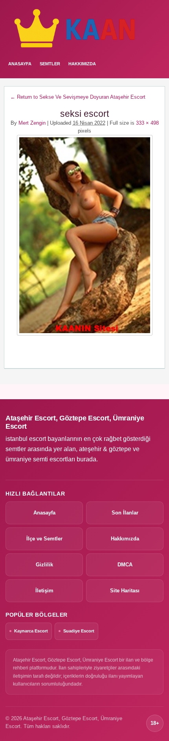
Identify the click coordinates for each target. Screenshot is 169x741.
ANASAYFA (19, 63)
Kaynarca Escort (31, 631)
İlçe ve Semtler (44, 539)
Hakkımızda (82, 63)
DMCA (125, 565)
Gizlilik (44, 565)
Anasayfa (44, 513)
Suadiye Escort (78, 631)
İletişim (44, 591)
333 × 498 (147, 123)
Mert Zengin (32, 123)
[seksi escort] (84, 235)
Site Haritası (125, 591)
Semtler (50, 63)
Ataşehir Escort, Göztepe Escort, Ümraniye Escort (75, 422)
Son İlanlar (125, 513)
